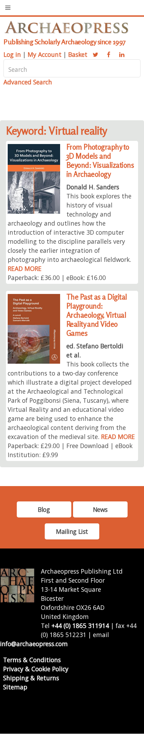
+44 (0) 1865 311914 (80, 625)
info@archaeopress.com (34, 644)
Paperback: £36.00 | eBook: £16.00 (57, 277)
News (100, 509)
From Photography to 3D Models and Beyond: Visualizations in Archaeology (100, 161)
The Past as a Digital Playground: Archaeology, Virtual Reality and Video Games (96, 315)
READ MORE (25, 268)
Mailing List (72, 531)
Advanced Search (27, 82)
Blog (44, 509)
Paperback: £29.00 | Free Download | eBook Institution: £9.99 (70, 450)
